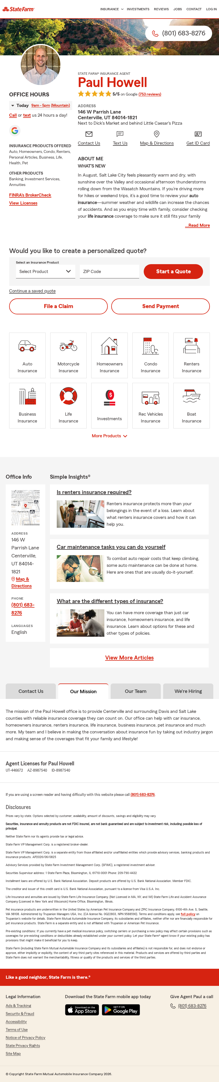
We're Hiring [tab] (188, 691)
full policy (188, 914)
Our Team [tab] (136, 691)
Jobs (177, 9)
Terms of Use (17, 1030)
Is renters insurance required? (94, 492)
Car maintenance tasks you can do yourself (111, 547)
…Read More (197, 225)
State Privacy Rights (23, 1046)
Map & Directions (21, 582)
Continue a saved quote (32, 291)
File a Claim (58, 306)
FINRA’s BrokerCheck (30, 195)
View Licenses (23, 203)
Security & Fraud (20, 1014)
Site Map (13, 1054)
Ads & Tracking (18, 1006)
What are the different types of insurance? (110, 601)
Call (13, 115)
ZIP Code (92, 271)
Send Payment (160, 306)
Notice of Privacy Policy (25, 1038)
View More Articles (129, 658)
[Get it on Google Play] (121, 1010)
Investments (138, 9)
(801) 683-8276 (23, 608)
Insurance (109, 9)
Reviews (161, 9)
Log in (211, 9)
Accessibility (16, 1022)
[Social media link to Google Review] (15, 130)
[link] (18, 9)
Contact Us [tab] (31, 691)
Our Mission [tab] (83, 691)
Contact (194, 9)
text (27, 115)
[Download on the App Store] (82, 1010)
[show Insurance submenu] (121, 9)
